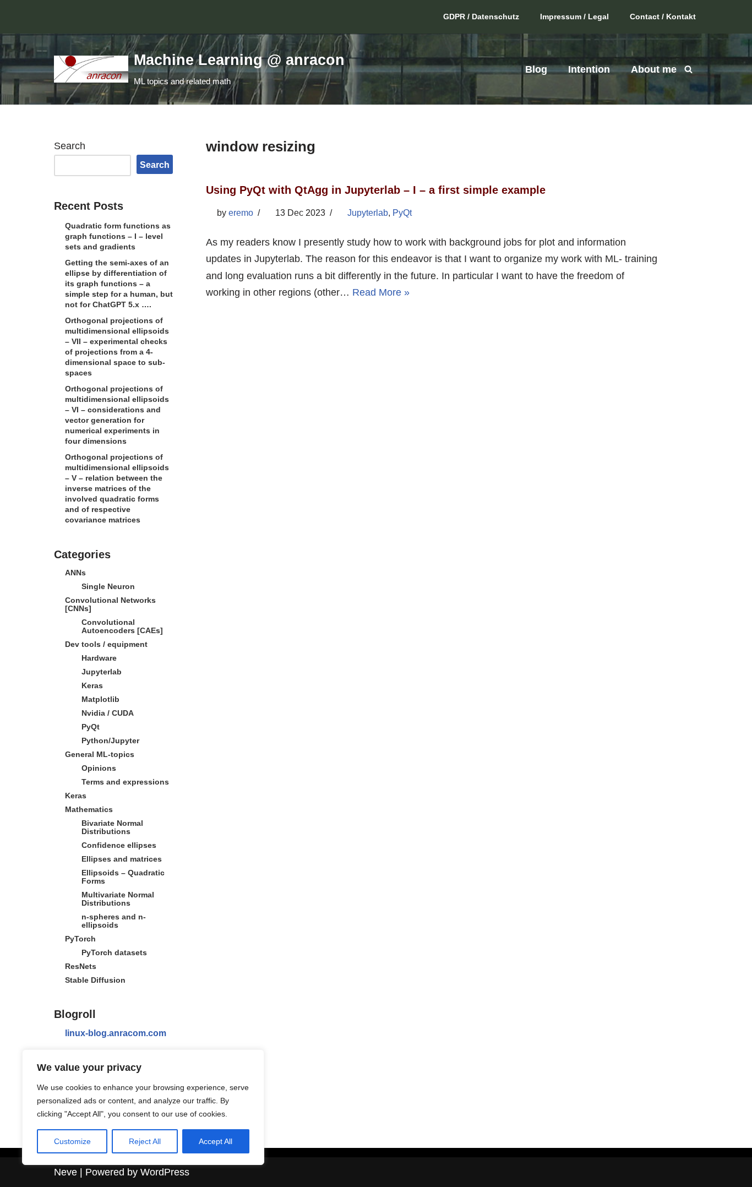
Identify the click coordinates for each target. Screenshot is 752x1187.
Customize (72, 1141)
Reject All (145, 1141)
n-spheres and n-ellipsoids (113, 920)
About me (654, 69)
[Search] (688, 69)
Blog (536, 69)
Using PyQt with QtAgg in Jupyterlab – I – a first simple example (376, 190)
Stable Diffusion (95, 980)
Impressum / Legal (574, 16)
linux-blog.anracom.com (115, 1033)
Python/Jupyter (110, 740)
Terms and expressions (125, 781)
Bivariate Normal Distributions (112, 827)
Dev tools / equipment (106, 644)
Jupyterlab (101, 671)
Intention (589, 69)
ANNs (75, 572)
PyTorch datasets (114, 952)
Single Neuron (108, 586)
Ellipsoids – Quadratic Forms (123, 876)
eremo (240, 212)
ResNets (80, 966)
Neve (65, 1172)
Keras (92, 685)
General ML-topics (99, 754)
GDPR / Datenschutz (481, 16)
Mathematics (89, 809)
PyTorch (80, 938)
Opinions (98, 768)
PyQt (90, 726)
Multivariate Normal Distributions (117, 898)
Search (69, 145)
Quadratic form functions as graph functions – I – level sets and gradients (118, 236)
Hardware (99, 658)
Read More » (381, 292)
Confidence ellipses (118, 845)
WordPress (164, 1172)
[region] (143, 1107)
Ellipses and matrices (121, 858)
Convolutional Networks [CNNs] (110, 604)
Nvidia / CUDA (107, 713)
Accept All (215, 1141)
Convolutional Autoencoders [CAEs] (122, 626)
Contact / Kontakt (663, 16)
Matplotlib (100, 699)
